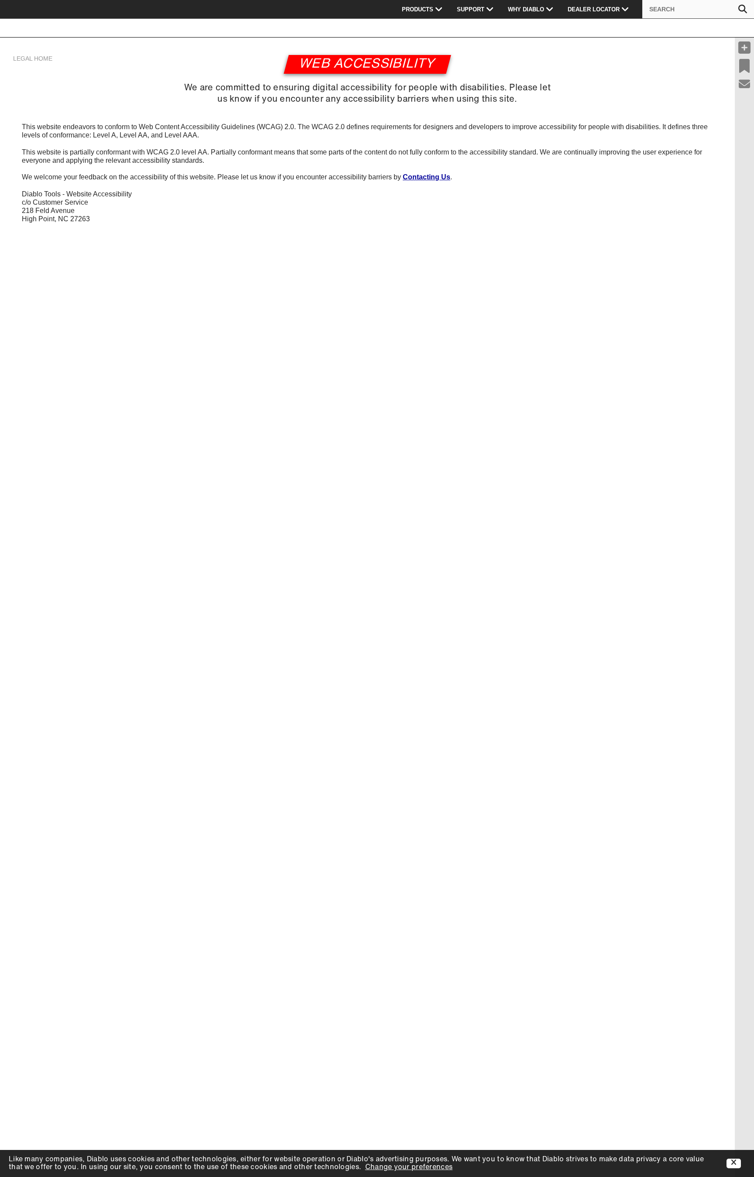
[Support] (744, 84)
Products (417, 9)
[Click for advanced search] (742, 9)
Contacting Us (426, 177)
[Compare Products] (744, 47)
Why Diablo (526, 9)
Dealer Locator (594, 9)
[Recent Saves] (744, 66)
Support (470, 9)
